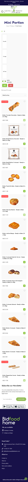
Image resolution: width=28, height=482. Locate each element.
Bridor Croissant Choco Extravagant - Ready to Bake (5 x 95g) (13, 281)
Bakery (12, 26)
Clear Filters (10, 85)
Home (7, 26)
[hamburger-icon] (25, 15)
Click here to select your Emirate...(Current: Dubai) (14, 2)
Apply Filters (4, 85)
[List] (4, 31)
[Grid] (2, 31)
